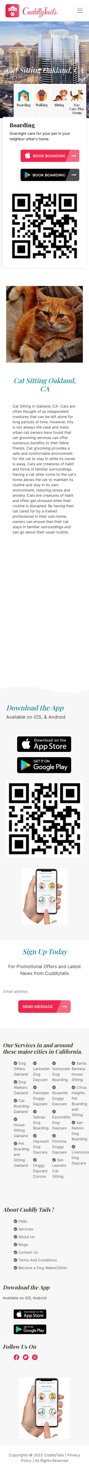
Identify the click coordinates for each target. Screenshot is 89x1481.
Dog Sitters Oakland (21, 1068)
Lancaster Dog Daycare (41, 1074)
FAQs (22, 1221)
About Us (26, 1236)
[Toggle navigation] (79, 10)
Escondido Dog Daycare (61, 1122)
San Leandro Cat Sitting (59, 1168)
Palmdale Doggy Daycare (41, 1098)
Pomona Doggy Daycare (59, 1146)
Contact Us (27, 1252)
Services (25, 1229)
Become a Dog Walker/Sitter (42, 1267)
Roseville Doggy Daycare (60, 1098)
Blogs (22, 1244)
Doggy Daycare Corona (40, 1171)
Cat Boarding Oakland (21, 1106)
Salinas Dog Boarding (41, 1122)
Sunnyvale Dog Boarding (61, 1074)
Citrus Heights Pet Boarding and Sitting (79, 1101)
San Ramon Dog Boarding (79, 1130)
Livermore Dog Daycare (80, 1157)
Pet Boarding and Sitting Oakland (21, 1154)
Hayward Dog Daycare (41, 1146)
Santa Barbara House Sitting (79, 1071)
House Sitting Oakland (21, 1130)
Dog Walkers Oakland (21, 1087)
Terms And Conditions (37, 1260)
